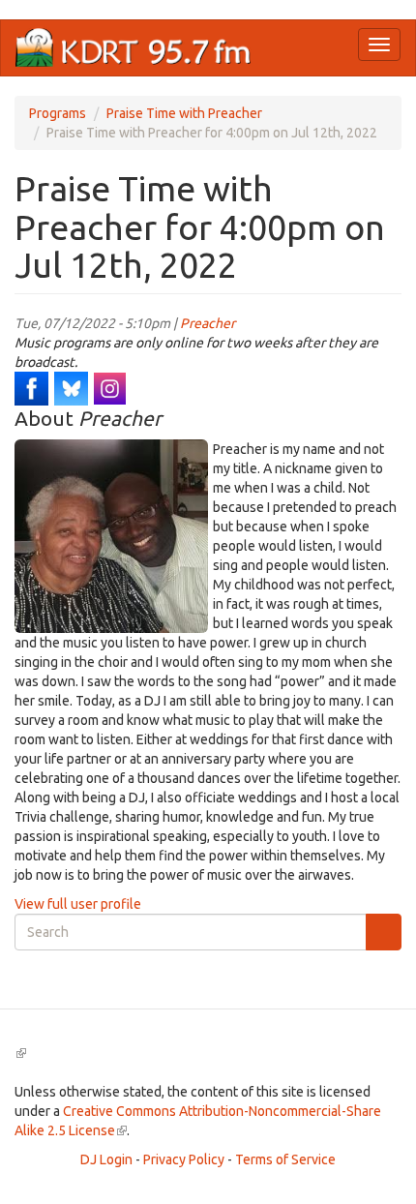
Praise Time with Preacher (184, 113)
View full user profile (78, 904)
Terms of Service (285, 1159)
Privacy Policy (183, 1159)
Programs (57, 113)
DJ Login (106, 1159)
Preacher (207, 323)
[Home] (133, 48)
